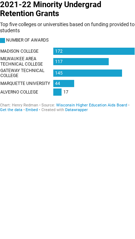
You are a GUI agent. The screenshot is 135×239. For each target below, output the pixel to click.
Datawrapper (76, 109)
